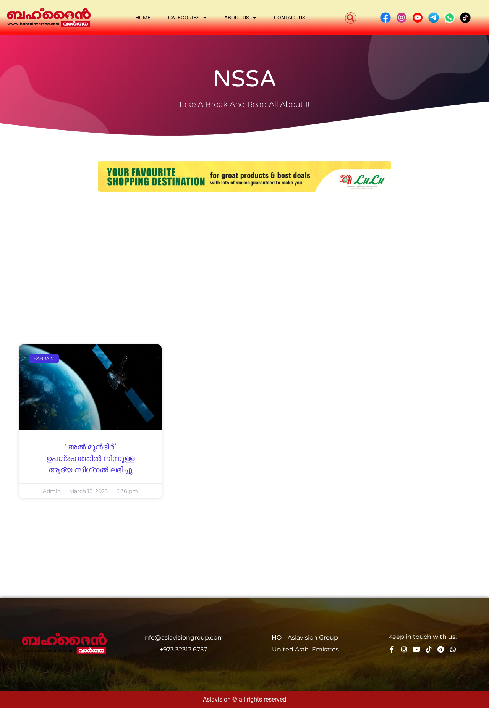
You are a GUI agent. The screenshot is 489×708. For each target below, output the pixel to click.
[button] (350, 18)
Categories (183, 18)
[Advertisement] (244, 256)
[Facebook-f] (392, 649)
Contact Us (289, 18)
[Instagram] (404, 649)
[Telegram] (440, 649)
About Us (236, 18)
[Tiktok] (428, 649)
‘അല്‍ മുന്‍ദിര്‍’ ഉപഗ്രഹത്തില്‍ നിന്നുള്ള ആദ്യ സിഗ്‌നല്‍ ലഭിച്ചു (90, 459)
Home (143, 18)
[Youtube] (416, 649)
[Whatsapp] (453, 649)
